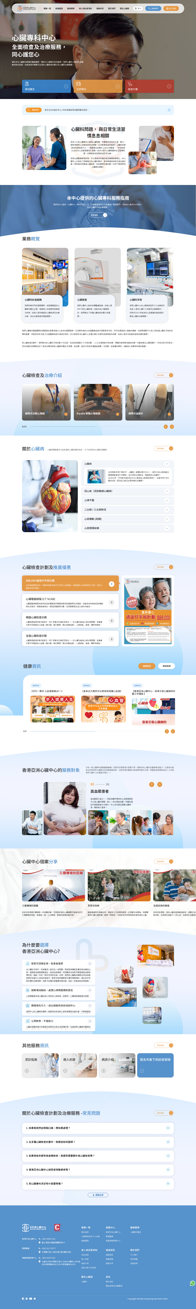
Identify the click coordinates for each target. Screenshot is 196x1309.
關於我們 (111, 8)
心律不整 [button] (89, 500)
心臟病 (84, 1281)
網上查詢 (172, 8)
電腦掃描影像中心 (113, 1240)
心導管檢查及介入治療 (90, 1236)
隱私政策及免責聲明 (114, 1285)
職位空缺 (109, 1281)
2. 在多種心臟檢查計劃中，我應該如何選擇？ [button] (50, 1142)
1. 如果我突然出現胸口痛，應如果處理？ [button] (48, 1128)
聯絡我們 (154, 8)
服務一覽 (47, 8)
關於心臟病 (124, 8)
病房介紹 (85, 1263)
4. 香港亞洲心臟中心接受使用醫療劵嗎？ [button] (48, 1169)
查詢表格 (134, 1263)
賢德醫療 (109, 1236)
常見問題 (134, 1259)
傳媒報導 (109, 1259)
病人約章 (85, 1259)
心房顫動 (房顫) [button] (93, 519)
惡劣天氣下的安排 (88, 1267)
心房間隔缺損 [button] (91, 528)
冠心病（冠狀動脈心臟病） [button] (99, 491)
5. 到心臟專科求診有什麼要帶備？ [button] (44, 1183)
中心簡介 (134, 1254)
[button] (169, 110)
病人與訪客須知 (85, 8)
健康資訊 (100, 8)
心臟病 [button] (88, 463)
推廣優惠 (59, 8)
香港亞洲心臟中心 (113, 1232)
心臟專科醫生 (135, 1232)
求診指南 (85, 1254)
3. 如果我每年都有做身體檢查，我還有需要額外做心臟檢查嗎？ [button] (60, 1155)
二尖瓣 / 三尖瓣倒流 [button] (95, 509)
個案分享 (109, 1263)
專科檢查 (85, 1232)
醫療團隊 (71, 8)
